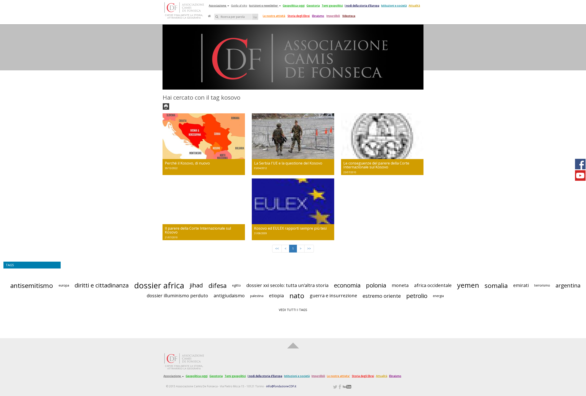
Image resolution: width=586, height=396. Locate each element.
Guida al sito (239, 6)
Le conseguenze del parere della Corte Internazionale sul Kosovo (376, 165)
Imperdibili (333, 16)
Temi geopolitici (332, 6)
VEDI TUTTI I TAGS (293, 310)
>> (309, 248)
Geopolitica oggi (294, 6)
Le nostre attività (274, 16)
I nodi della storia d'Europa (362, 6)
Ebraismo (318, 16)
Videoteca (348, 16)
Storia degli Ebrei (299, 16)
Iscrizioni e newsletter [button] (264, 6)
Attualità (414, 6)
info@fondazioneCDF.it (281, 386)
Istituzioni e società (394, 6)
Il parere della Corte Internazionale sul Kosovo (198, 230)
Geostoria (313, 6)
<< (277, 248)
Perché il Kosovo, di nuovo (187, 163)
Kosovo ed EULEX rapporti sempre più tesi (290, 228)
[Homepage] (209, 16)
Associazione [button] (218, 6)
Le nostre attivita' (338, 376)
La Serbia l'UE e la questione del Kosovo (288, 163)
